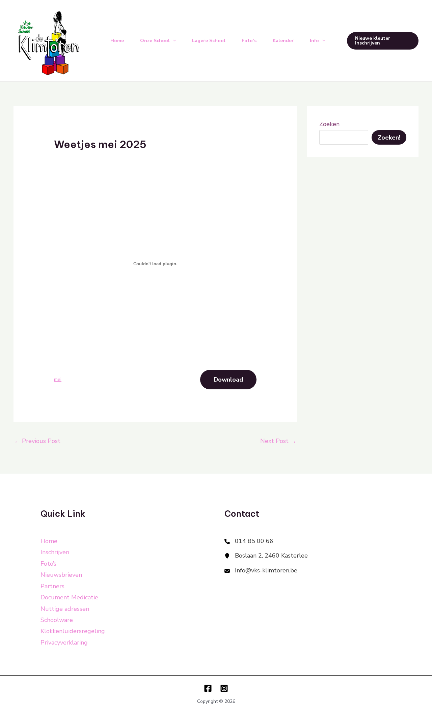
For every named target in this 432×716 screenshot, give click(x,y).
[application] (173, 41)
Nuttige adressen (64, 609)
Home (117, 40)
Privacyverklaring (64, 642)
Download (228, 380)
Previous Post (37, 441)
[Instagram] (224, 688)
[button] (382, 41)
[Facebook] (208, 688)
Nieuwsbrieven (61, 575)
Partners (52, 586)
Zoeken (329, 124)
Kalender (283, 40)
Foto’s (249, 40)
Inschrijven (54, 552)
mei (57, 379)
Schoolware (56, 620)
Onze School (155, 40)
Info (314, 40)
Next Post (278, 441)
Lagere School (208, 40)
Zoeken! (389, 137)
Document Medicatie (69, 597)
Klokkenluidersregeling (72, 631)
